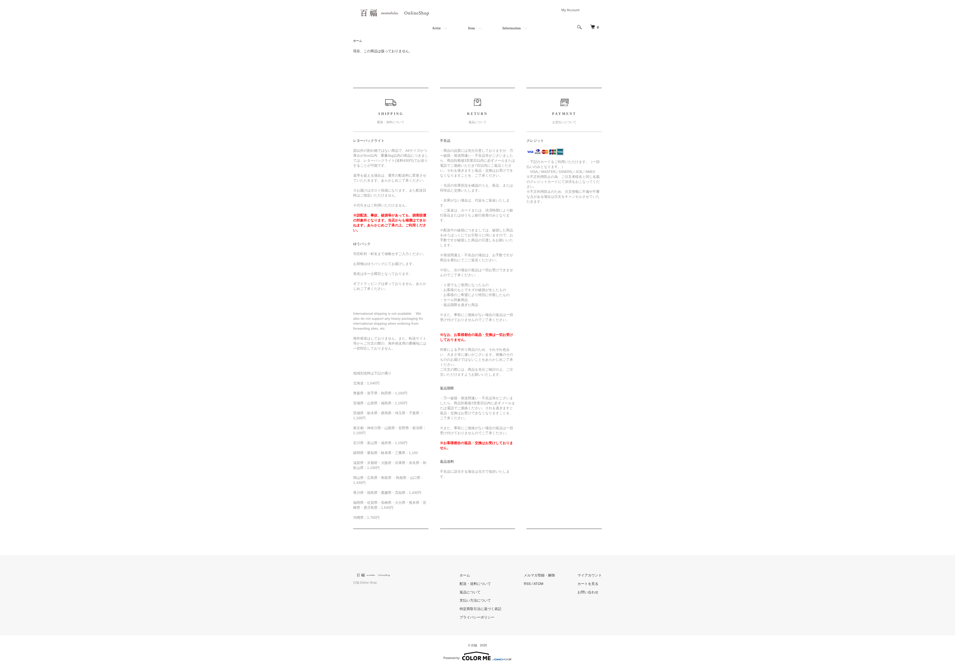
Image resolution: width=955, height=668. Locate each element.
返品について (470, 592)
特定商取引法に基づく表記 (480, 609)
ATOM (538, 584)
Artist (436, 28)
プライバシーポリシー (477, 617)
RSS (527, 584)
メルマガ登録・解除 (539, 575)
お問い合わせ (587, 592)
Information (511, 28)
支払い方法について (475, 600)
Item (471, 28)
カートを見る (587, 584)
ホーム (357, 41)
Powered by (451, 658)
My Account (570, 10)
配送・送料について (475, 584)
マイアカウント (589, 575)
